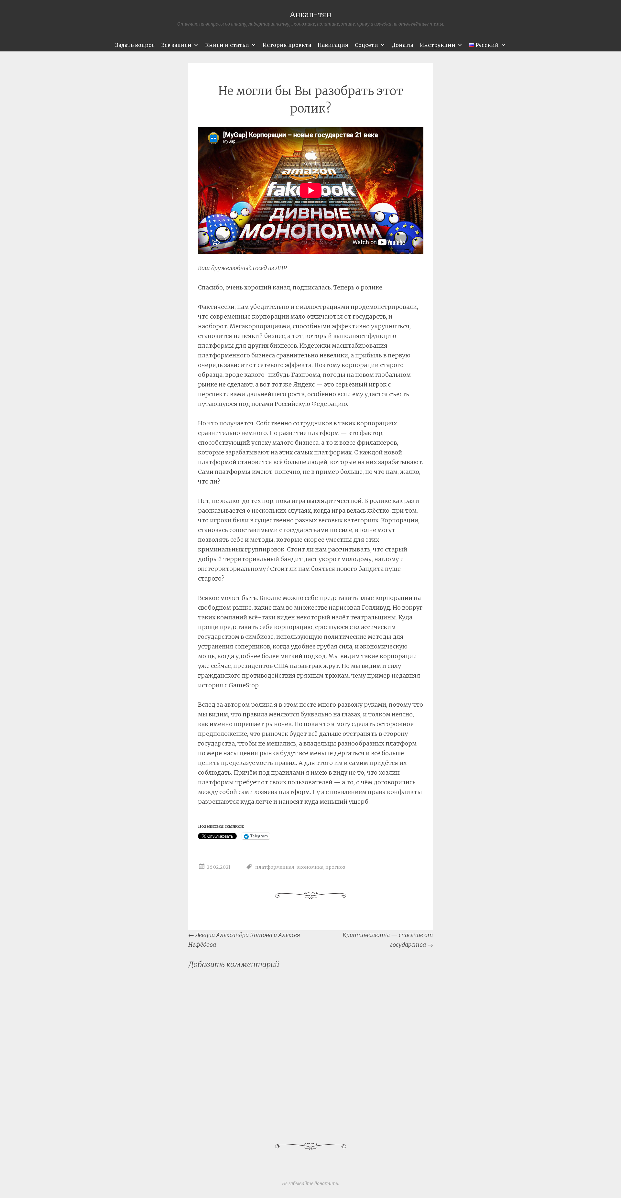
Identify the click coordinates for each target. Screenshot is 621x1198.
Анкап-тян (310, 14)
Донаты (402, 45)
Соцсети (366, 45)
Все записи (176, 45)
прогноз (335, 867)
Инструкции (437, 45)
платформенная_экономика (289, 867)
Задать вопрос (135, 45)
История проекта (287, 45)
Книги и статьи (227, 45)
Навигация (333, 45)
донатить (326, 1183)
